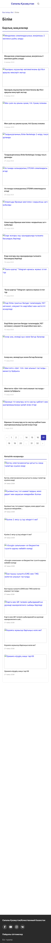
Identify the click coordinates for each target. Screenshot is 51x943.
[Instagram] (16, 927)
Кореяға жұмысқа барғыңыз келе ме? (20, 645)
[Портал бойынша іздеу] (38, 3)
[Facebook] (4, 927)
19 (15, 443)
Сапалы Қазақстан (22, 3)
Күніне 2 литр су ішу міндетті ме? (18, 534)
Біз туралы (7, 939)
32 (37, 443)
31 (32, 443)
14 (26, 437)
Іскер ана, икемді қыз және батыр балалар (23, 357)
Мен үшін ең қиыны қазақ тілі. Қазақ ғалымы (24, 123)
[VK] (22, 927)
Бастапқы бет (8, 12)
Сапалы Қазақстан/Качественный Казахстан (23, 920)
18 (9, 443)
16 (38, 437)
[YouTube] (10, 927)
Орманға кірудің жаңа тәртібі (16, 671)
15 (32, 437)
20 (20, 443)
